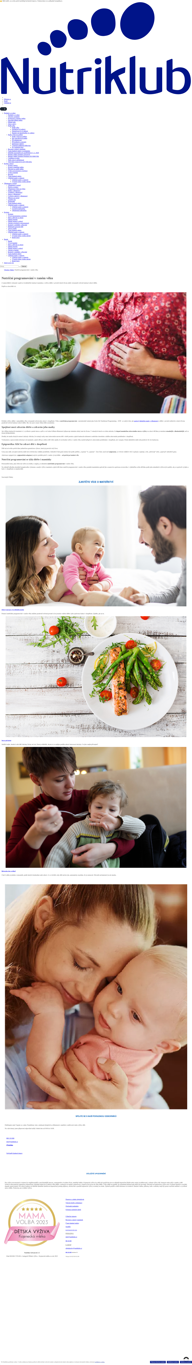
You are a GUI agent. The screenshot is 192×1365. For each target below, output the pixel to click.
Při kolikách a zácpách (19, 142)
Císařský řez (12, 200)
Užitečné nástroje (71, 1216)
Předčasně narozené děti (15, 227)
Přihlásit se (7, 99)
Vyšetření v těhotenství (15, 192)
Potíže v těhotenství (14, 190)
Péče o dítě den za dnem (15, 218)
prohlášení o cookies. (100, 1362)
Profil (6, 101)
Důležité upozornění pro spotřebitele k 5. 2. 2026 (23, 153)
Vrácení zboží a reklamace (74, 1203)
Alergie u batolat (13, 250)
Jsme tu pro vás (9, 263)
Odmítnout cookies (173, 1362)
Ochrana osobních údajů (73, 1209)
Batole (6, 239)
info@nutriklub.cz (12, 1142)
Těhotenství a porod (10, 183)
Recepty (10, 174)
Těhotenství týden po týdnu (16, 189)
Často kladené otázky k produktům (19, 151)
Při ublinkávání (17, 140)
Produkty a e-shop (10, 113)
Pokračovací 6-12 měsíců (20, 131)
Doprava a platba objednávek (75, 1199)
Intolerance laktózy (18, 144)
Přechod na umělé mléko (16, 169)
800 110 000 (10, 1138)
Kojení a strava (9, 163)
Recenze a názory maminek (16, 149)
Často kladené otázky (15, 176)
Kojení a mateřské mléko (16, 167)
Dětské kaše (12, 122)
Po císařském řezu (17, 147)
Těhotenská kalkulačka (19, 210)
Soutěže (68, 1227)
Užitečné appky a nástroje (16, 178)
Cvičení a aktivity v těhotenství (18, 196)
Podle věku (11, 126)
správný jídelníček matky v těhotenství (146, 421)
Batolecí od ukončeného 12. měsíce (23, 133)
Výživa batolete (13, 172)
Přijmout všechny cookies (158, 1362)
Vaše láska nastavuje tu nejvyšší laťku (20, 162)
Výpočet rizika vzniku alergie (21, 181)
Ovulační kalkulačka (18, 209)
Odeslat (24, 266)
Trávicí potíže (12, 228)
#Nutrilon (9, 1145)
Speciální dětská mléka (15, 120)
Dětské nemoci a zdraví (15, 221)
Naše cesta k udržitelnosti (16, 160)
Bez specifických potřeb (19, 138)
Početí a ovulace (13, 187)
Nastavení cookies (71, 1213)
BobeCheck (16, 237)
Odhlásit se (7, 103)
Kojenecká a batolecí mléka (16, 118)
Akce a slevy (12, 124)
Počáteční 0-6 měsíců (18, 129)
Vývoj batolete (12, 243)
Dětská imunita (13, 219)
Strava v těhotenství (14, 194)
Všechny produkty (14, 117)
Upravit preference (186, 1362)
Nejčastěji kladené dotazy (14, 1153)
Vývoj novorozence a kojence (17, 216)
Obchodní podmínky (72, 1206)
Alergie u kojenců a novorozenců (18, 223)
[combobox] (9, 266)
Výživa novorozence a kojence (18, 171)
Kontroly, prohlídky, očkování (17, 225)
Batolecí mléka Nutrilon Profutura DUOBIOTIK (23, 156)
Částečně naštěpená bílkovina (21, 145)
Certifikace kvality (14, 158)
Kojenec (6, 212)
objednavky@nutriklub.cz (74, 1248)
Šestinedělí (11, 201)
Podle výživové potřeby (15, 135)
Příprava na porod (13, 198)
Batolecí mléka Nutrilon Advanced (19, 154)
